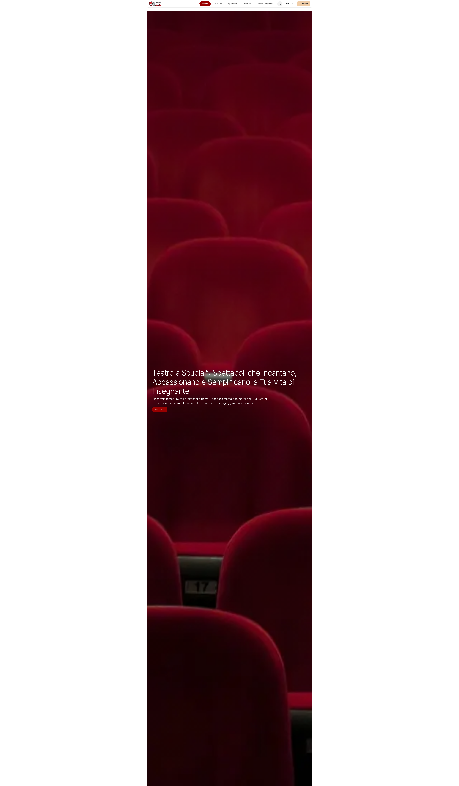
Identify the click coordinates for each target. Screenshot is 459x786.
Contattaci (303, 4)
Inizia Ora (159, 409)
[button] (279, 3)
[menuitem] (205, 3)
